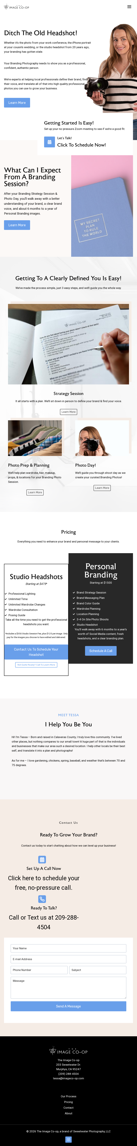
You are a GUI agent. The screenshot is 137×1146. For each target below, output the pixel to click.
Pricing (68, 1102)
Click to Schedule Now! (81, 145)
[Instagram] (68, 1139)
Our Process (68, 1096)
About (68, 1113)
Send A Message (68, 1006)
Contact (68, 1107)
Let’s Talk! (64, 138)
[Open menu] (129, 6)
